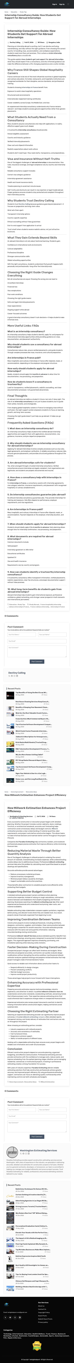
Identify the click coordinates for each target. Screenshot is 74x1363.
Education (14, 12)
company (34, 1017)
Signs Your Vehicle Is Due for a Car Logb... (31, 773)
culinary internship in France (19, 607)
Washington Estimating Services (21, 816)
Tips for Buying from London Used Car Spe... (32, 1274)
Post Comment (37, 661)
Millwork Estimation (48, 1082)
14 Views (52, 816)
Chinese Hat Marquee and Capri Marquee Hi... (32, 1281)
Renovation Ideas (31, 792)
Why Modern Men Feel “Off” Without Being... (32, 1213)
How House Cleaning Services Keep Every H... (32, 702)
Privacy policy (43, 1322)
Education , (13, 604)
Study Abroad (34, 604)
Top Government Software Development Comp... (34, 767)
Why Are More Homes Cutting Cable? (29, 755)
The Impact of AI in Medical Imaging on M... (31, 1238)
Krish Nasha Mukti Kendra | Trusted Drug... (31, 742)
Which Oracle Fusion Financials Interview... (31, 731)
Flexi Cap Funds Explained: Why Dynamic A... (32, 1244)
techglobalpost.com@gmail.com (17, 1312)
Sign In (54, 4)
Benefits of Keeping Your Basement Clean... (32, 707)
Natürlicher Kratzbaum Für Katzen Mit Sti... (32, 1189)
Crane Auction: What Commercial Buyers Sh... (32, 719)
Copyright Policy (44, 1312)
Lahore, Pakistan (18, 818)
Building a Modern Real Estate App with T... (32, 1287)
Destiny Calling (15, 42)
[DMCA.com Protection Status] (37, 1346)
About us (41, 1306)
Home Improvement (17, 792)
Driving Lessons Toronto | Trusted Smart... (32, 1206)
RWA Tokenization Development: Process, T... (32, 749)
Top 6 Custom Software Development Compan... (34, 724)
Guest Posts (42, 1316)
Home (6, 12)
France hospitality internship (50, 604)
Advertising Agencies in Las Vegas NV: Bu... (32, 1201)
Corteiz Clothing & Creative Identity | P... (31, 1195)
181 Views (41, 42)
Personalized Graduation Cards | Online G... (32, 1226)
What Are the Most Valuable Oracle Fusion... (32, 713)
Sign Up (61, 4)
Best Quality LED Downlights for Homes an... (32, 1265)
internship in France (58, 607)
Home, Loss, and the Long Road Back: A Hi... (31, 779)
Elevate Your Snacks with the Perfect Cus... (32, 1232)
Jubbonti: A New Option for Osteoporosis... (32, 737)
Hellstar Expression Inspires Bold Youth (31, 1256)
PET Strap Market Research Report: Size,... (31, 760)
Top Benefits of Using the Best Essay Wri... (31, 692)
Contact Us (42, 1309)
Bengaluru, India (54, 42)
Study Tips (23, 12)
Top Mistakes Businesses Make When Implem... (33, 1250)
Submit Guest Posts (45, 1319)
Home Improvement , (16, 1082)
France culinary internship (39, 607)
